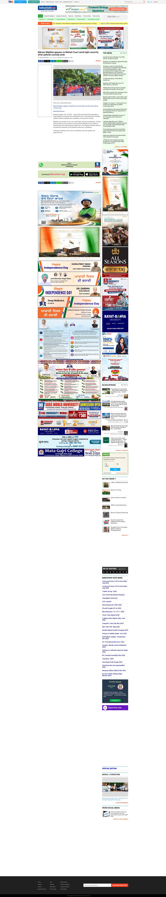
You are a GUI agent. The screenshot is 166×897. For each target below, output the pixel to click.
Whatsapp (59, 61)
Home (40, 16)
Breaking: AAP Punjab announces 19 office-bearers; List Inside (113, 83)
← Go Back (97, 61)
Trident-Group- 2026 (109, 591)
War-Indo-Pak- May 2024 (111, 627)
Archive (57, 2)
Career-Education (61, 19)
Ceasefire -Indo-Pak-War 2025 (113, 623)
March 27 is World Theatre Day (119, 512)
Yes (106, 464)
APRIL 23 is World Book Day (118, 505)
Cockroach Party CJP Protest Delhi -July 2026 (115, 582)
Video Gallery (96, 16)
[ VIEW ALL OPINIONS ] (122, 450)
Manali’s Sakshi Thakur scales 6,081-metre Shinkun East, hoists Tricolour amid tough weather (115, 98)
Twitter (47, 61)
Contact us (76, 2)
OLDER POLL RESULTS (121, 473)
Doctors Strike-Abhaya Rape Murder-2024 (112, 674)
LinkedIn (53, 61)
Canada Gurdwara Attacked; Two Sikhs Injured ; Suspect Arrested (114, 57)
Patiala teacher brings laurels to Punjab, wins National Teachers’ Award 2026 (97, 23)
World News (78, 16)
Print (71, 61)
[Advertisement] (45, 91)
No (118, 464)
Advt (61, 2)
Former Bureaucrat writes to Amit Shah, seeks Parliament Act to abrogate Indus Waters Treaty (114, 131)
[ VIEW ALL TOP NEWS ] (121, 147)
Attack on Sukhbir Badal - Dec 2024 (114, 633)
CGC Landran (106, 601)
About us (43, 2)
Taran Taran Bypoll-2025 (110, 615)
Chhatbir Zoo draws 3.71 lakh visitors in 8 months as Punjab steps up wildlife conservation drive (114, 104)
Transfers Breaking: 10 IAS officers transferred (113, 79)
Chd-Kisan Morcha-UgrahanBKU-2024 (113, 666)
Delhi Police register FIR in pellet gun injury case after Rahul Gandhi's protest (115, 93)
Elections (52, 884)
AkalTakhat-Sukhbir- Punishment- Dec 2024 (114, 637)
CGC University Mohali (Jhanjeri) (113, 595)
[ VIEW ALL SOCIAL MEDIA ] (120, 819)
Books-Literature (81, 19)
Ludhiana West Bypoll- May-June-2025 (114, 619)
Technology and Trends (93, 19)
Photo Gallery (87, 16)
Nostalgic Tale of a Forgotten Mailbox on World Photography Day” (119, 529)
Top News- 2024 (108, 659)
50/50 (106, 466)
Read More (115, 700)
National (70, 16)
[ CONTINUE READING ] (122, 803)
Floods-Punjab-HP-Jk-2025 (111, 608)
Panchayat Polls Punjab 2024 (112, 662)
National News (63, 882)
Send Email (65, 61)
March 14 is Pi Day (116, 490)
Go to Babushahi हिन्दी (34, 2)
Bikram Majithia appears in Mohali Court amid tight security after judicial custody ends (68, 53)
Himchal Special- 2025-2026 (112, 605)
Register (156, 2)
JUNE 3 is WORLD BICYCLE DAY (119, 482)
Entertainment (71, 19)
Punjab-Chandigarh (49, 16)
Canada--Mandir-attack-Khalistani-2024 (114, 646)
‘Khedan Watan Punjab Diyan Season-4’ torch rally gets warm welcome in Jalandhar (114, 117)
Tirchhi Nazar (50, 19)
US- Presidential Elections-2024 (113, 642)
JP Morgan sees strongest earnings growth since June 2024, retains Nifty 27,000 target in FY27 (113, 141)
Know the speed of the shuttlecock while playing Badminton (118, 521)
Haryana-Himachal (61, 16)
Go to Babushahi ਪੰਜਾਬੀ (20, 2)
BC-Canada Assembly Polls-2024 (113, 655)
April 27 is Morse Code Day (118, 497)
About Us (40, 884)
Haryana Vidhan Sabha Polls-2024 (114, 670)
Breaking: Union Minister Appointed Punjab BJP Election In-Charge (115, 62)
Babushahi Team (50, 2)
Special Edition (109, 768)
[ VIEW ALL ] (125, 535)
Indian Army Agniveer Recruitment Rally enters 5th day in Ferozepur (114, 136)
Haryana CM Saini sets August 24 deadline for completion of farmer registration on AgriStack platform (115, 111)
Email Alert (41, 19)
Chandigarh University (109, 598)
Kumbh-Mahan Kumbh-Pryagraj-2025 (115, 630)
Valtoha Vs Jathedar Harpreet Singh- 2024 (115, 651)
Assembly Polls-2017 (68, 2)
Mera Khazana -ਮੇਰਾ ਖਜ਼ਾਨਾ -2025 (113, 612)
